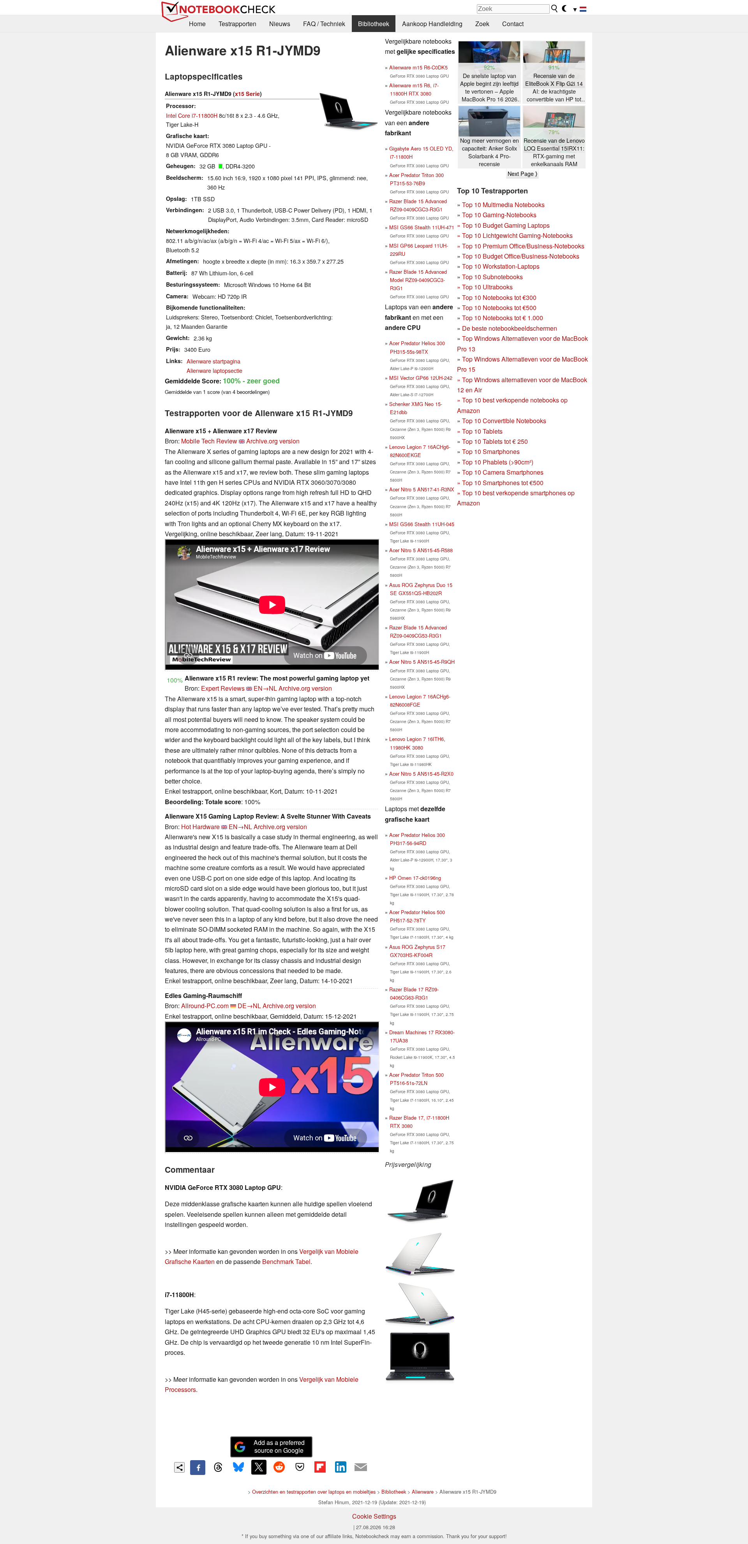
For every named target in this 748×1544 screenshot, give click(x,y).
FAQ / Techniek (324, 23)
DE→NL (249, 1005)
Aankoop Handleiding (432, 23)
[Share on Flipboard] (319, 1467)
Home (197, 23)
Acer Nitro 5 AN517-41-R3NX (421, 489)
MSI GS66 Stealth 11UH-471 (421, 227)
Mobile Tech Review (209, 440)
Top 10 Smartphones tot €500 (500, 482)
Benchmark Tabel (286, 1261)
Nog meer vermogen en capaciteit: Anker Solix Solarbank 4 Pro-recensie (489, 152)
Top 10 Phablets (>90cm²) (497, 461)
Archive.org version (273, 440)
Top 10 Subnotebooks (492, 276)
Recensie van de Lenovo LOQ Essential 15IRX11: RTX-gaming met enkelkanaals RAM (554, 152)
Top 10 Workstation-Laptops (501, 266)
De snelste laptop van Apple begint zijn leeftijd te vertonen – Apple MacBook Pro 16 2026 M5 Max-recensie (489, 87)
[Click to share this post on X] (258, 1467)
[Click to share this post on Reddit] (279, 1467)
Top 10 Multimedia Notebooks (503, 204)
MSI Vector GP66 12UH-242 (420, 377)
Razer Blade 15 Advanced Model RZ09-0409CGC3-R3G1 (418, 280)
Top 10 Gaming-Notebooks (499, 214)
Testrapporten (237, 23)
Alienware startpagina (213, 361)
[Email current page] (360, 1467)
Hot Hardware (200, 826)
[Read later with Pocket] (299, 1467)
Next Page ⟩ (522, 173)
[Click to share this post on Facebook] (197, 1467)
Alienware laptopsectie (214, 370)
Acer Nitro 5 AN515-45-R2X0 (421, 773)
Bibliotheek (373, 23)
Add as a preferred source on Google (279, 1446)
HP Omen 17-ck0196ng (415, 877)
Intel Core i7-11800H (191, 115)
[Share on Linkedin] (340, 1467)
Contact (513, 23)
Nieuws (279, 23)
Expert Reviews (223, 688)
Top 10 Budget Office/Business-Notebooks (520, 256)
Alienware (423, 1491)
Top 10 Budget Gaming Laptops (503, 225)
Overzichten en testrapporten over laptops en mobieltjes (314, 1491)
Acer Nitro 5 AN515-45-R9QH (422, 661)
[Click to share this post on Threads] (218, 1467)
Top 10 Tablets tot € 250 (495, 441)
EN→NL (265, 688)
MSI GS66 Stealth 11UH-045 (421, 524)
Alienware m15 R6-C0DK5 (418, 67)
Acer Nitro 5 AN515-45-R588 (421, 550)
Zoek (482, 23)
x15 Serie (247, 93)
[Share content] (179, 1467)
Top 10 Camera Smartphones (502, 472)
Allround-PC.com (205, 1005)
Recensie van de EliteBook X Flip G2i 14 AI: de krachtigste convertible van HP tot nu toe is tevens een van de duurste (554, 87)
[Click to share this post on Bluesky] (238, 1467)
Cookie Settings (374, 1516)
